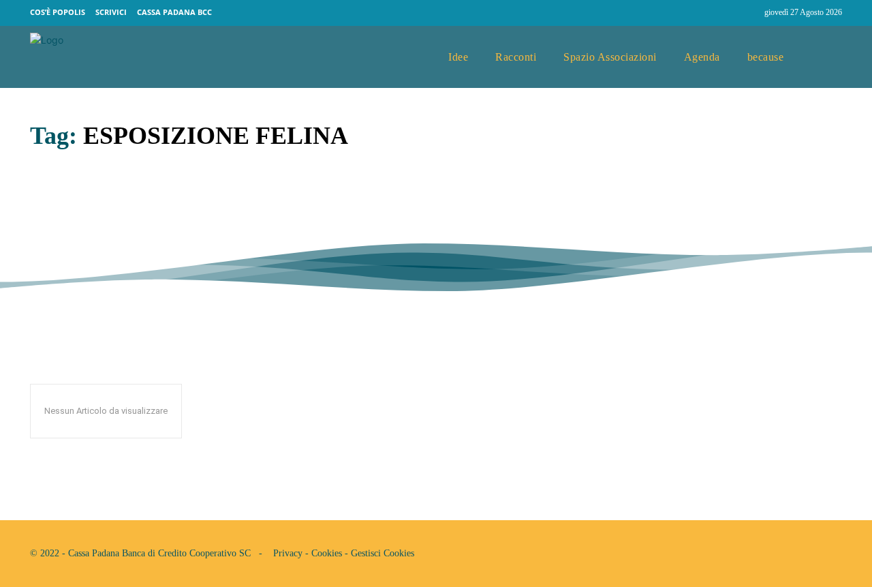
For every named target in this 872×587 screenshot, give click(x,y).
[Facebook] (722, 12)
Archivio (50, 236)
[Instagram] (748, 12)
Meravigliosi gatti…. (131, 204)
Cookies (326, 553)
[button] (826, 57)
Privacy (287, 553)
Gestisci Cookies (382, 553)
